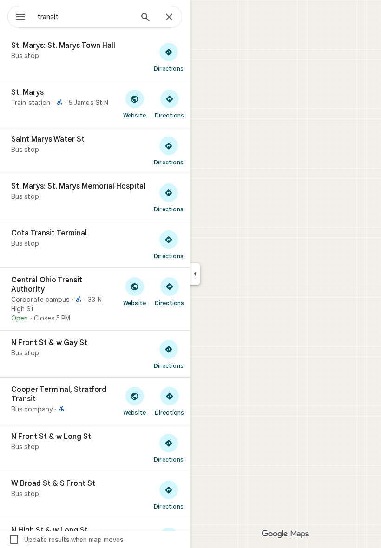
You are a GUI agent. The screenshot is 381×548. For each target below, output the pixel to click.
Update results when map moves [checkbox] (65, 539)
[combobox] (85, 16)
